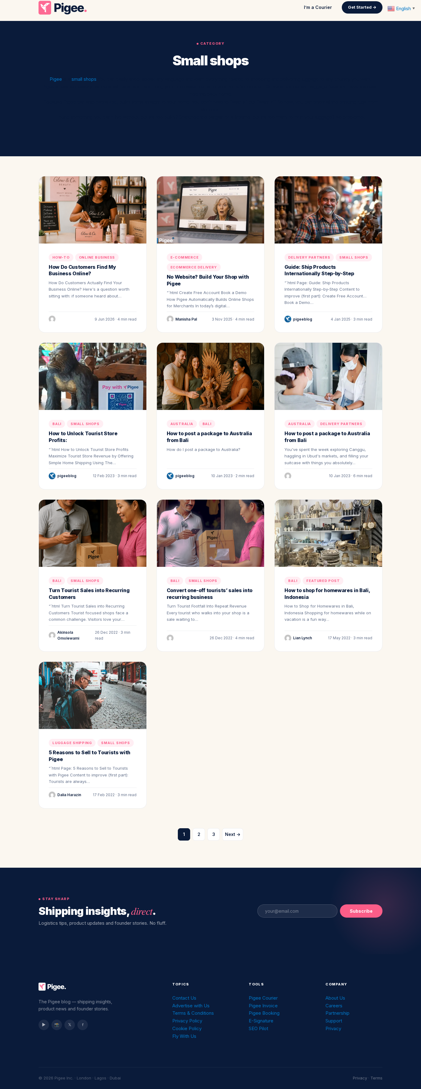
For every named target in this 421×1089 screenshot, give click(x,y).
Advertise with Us (191, 1006)
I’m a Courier (318, 7)
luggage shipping (72, 743)
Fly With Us (184, 1036)
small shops (85, 79)
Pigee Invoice (263, 1006)
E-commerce (184, 257)
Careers (333, 1006)
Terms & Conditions (193, 1013)
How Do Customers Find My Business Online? (82, 270)
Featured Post (323, 581)
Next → (232, 834)
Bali (56, 424)
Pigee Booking (264, 1013)
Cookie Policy (187, 1028)
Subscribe (361, 911)
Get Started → (362, 7)
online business (97, 257)
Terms (376, 1077)
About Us (335, 998)
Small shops (353, 257)
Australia (181, 424)
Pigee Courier (263, 998)
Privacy (333, 1028)
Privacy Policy (187, 1021)
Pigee (56, 79)
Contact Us (184, 998)
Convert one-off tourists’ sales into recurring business (209, 593)
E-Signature (261, 1021)
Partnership (337, 1013)
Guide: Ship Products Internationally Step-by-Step (319, 270)
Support (333, 1021)
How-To (61, 257)
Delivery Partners (309, 257)
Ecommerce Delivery (193, 267)
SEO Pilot (258, 1028)
